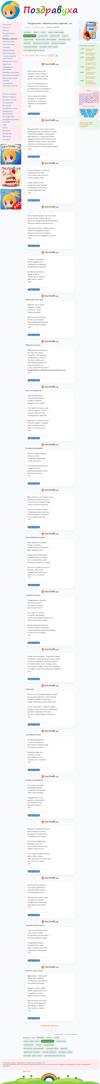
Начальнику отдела (10, 61)
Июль (86, 116)
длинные (42, 55)
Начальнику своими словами (10, 79)
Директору (7, 64)
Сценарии (6, 139)
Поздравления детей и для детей (11, 121)
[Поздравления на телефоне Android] (89, 31)
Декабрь (95, 110)
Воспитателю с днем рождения (46, 39)
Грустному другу (9, 53)
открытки (33, 55)
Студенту (6, 47)
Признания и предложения (8, 112)
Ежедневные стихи (10, 108)
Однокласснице (9, 44)
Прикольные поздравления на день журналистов (91, 82)
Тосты (5, 128)
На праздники (8, 103)
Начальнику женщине (11, 75)
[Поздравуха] (10, 10)
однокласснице (55, 36)
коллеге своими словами (56, 32)
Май (89, 114)
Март (95, 112)
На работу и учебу (10, 100)
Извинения (7, 136)
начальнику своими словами (49, 46)
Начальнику (7, 25)
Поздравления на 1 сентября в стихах (91, 63)
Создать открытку (33, 114)
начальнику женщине (30, 46)
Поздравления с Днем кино (90, 49)
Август (89, 90)
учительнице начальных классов (34, 50)
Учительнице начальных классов (10, 84)
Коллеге (6, 30)
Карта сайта (27, 1071)
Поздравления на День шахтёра (91, 53)
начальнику (27, 32)
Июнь (94, 114)
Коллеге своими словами (9, 34)
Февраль (89, 112)
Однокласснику (9, 41)
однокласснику (43, 36)
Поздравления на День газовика (91, 73)
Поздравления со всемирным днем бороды (91, 68)
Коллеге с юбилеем (10, 39)
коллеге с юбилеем (30, 36)
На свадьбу (7, 105)
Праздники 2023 (86, 123)
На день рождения (10, 94)
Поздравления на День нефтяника (91, 77)
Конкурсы (6, 130)
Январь (83, 112)
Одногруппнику (9, 50)
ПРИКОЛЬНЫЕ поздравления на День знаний (91, 59)
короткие (53, 55)
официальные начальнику (41, 43)
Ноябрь (89, 110)
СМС (5, 125)
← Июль (84, 106)
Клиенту (6, 27)
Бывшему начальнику (11, 72)
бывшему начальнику (58, 43)
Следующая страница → (50, 1025)
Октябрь (82, 110)
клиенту (36, 32)
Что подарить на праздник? (86, 125)
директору (27, 43)
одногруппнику (29, 39)
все (25, 55)
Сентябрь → (92, 106)
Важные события (9, 97)
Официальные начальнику (8, 68)
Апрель (84, 114)
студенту (65, 36)
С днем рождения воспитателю (9, 57)
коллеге (43, 32)
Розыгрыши (7, 133)
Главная (27, 27)
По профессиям (8, 117)
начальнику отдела (64, 39)
